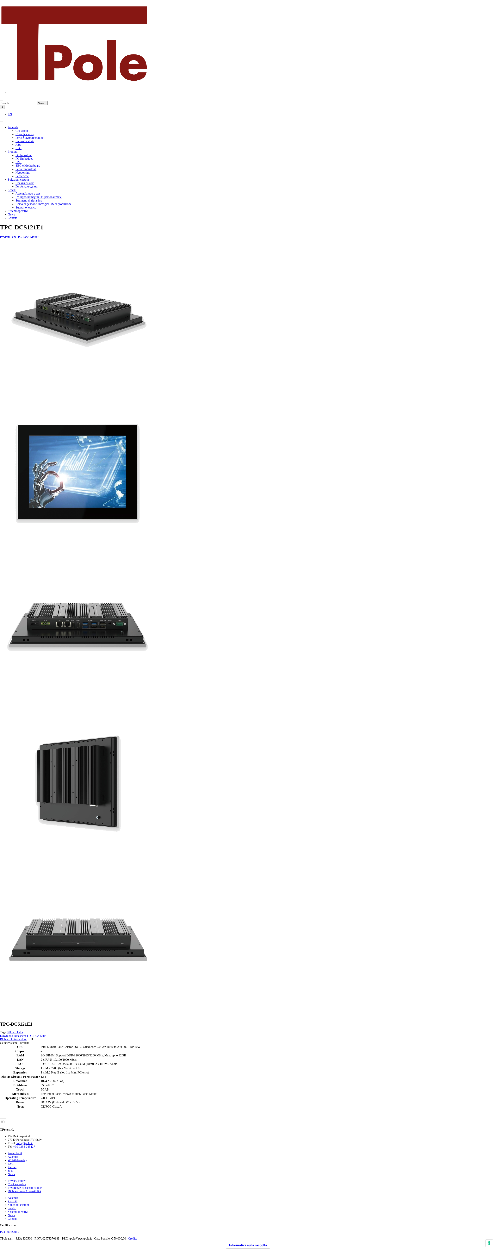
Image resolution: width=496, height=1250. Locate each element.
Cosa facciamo (25, 134)
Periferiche (22, 176)
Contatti (12, 218)
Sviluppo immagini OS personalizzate (39, 197)
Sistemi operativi (18, 211)
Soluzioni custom (18, 179)
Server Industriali (26, 169)
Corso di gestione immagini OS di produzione (43, 204)
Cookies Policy (17, 1184)
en (10, 114)
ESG (19, 148)
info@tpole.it (24, 1143)
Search (42, 103)
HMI (19, 162)
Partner (12, 1167)
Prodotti (12, 151)
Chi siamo (22, 130)
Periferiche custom (27, 186)
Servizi (12, 190)
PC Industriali (24, 155)
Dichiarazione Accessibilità (24, 1191)
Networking (23, 172)
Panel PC (16, 237)
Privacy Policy (17, 1180)
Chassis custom (25, 183)
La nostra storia (25, 141)
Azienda (13, 127)
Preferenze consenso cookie (25, 1187)
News (11, 214)
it (2, 107)
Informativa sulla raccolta (248, 1245)
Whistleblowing (17, 1160)
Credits (132, 1238)
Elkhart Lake (15, 1032)
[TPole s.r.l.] (74, 86)
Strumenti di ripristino (29, 200)
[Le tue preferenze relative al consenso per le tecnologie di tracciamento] (489, 1243)
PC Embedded (24, 158)
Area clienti (15, 1153)
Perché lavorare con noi (30, 137)
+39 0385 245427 (24, 1146)
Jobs (18, 144)
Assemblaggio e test (28, 193)
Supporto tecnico (26, 207)
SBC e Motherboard (28, 165)
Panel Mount (30, 237)
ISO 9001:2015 (9, 1232)
